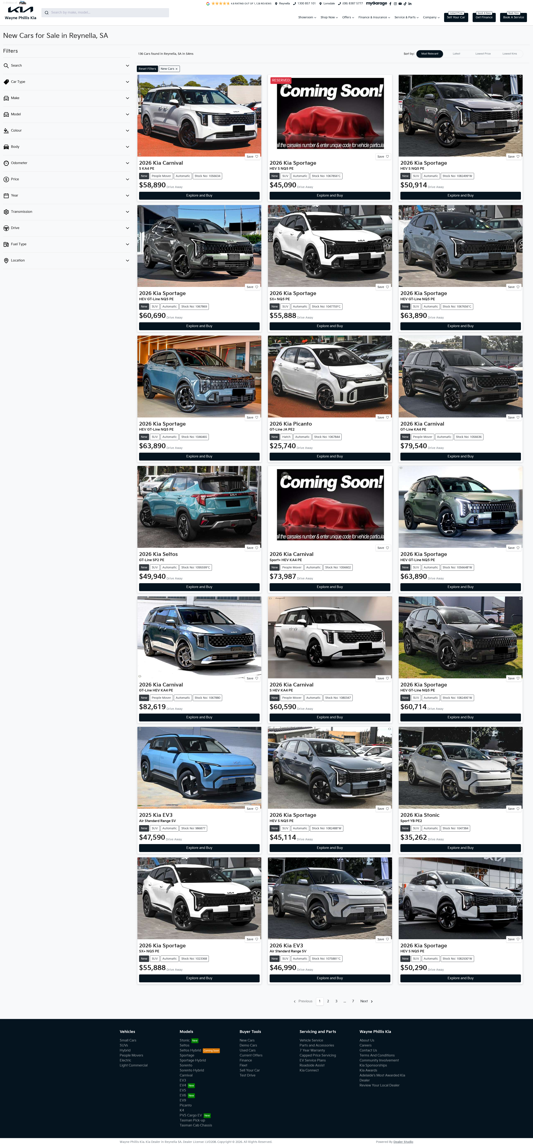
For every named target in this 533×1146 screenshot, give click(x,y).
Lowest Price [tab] (483, 53)
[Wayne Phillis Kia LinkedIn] (410, 3)
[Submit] (46, 12)
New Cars (247, 1041)
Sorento (186, 1066)
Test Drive (247, 1075)
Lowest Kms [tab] (510, 53)
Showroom (305, 17)
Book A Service (513, 17)
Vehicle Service (311, 1041)
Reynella (284, 3)
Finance (246, 1061)
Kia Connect (309, 1071)
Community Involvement (379, 1061)
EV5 (183, 1090)
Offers (346, 17)
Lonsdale (329, 3)
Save (250, 156)
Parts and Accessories (317, 1046)
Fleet (243, 1066)
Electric (125, 1061)
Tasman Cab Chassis (196, 1125)
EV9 (183, 1100)
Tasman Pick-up (192, 1120)
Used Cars (248, 1051)
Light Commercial (134, 1066)
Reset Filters (147, 69)
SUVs (124, 1046)
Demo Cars (248, 1046)
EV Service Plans (313, 1061)
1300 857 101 (307, 3)
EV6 (183, 1095)
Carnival (186, 1075)
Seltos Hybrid (190, 1051)
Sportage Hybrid (193, 1061)
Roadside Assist (312, 1066)
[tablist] (469, 54)
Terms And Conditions (377, 1056)
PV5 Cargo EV (191, 1115)
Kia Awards (368, 1071)
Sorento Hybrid (192, 1071)
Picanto (186, 1105)
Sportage (187, 1056)
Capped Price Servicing (318, 1056)
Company (430, 17)
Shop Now (328, 17)
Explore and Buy (199, 196)
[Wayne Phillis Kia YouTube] (401, 3)
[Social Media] (405, 3)
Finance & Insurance (373, 17)
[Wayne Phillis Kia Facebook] (391, 3)
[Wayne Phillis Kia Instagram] (396, 3)
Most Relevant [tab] (429, 53)
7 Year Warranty (312, 1051)
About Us (367, 1041)
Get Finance (484, 17)
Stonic (185, 1041)
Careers (366, 1046)
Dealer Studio (403, 1142)
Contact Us (368, 1051)
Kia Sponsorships (373, 1066)
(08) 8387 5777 (352, 3)
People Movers (131, 1056)
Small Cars (128, 1041)
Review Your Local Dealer (380, 1085)
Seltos (184, 1046)
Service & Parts (405, 17)
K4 (182, 1110)
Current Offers (251, 1056)
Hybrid (125, 1051)
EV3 (183, 1080)
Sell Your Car (456, 17)
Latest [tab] (456, 53)
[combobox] (105, 12)
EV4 (183, 1085)
